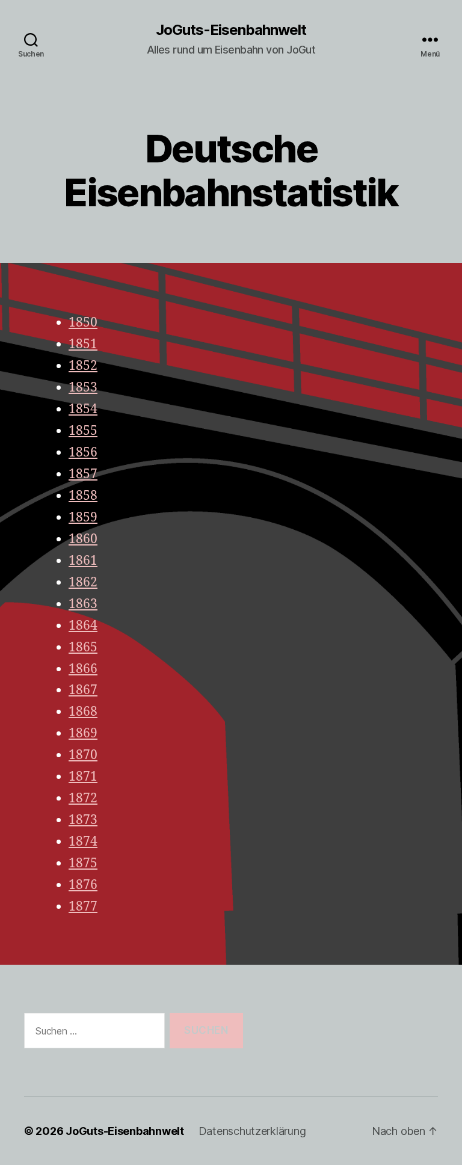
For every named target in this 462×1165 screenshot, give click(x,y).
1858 (83, 496)
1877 (83, 907)
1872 (83, 798)
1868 (83, 712)
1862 (83, 582)
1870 (83, 755)
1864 (83, 626)
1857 (83, 474)
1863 (83, 604)
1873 (83, 820)
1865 (83, 647)
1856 (83, 452)
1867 (83, 690)
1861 (83, 561)
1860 (83, 539)
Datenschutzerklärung (252, 1131)
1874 (83, 842)
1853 (83, 388)
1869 (83, 733)
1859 (83, 517)
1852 (83, 366)
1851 (83, 344)
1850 (83, 323)
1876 (83, 885)
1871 (83, 777)
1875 (83, 863)
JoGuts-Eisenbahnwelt (231, 30)
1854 (83, 409)
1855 (83, 431)
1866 (83, 669)
